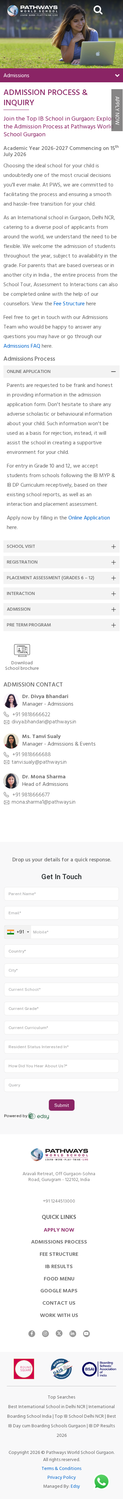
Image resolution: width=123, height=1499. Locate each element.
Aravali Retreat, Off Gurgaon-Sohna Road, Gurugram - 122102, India (59, 1177)
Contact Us (59, 1303)
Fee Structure (69, 304)
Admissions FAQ (21, 347)
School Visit (21, 547)
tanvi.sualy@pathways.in (39, 763)
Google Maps (59, 1291)
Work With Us (59, 1316)
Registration (22, 562)
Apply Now (116, 110)
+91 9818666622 (30, 715)
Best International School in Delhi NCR (46, 1407)
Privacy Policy (61, 1478)
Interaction (21, 594)
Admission (18, 609)
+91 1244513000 (59, 1202)
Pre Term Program (29, 625)
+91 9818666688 (31, 755)
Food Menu (59, 1279)
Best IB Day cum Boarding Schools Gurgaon (62, 1421)
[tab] (61, 371)
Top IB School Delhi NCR (79, 1416)
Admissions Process (59, 1242)
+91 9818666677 (30, 795)
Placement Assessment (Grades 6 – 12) (50, 578)
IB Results (59, 1267)
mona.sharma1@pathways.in (44, 802)
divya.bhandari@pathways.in (44, 722)
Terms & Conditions (61, 1469)
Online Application (29, 372)
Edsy (75, 1486)
